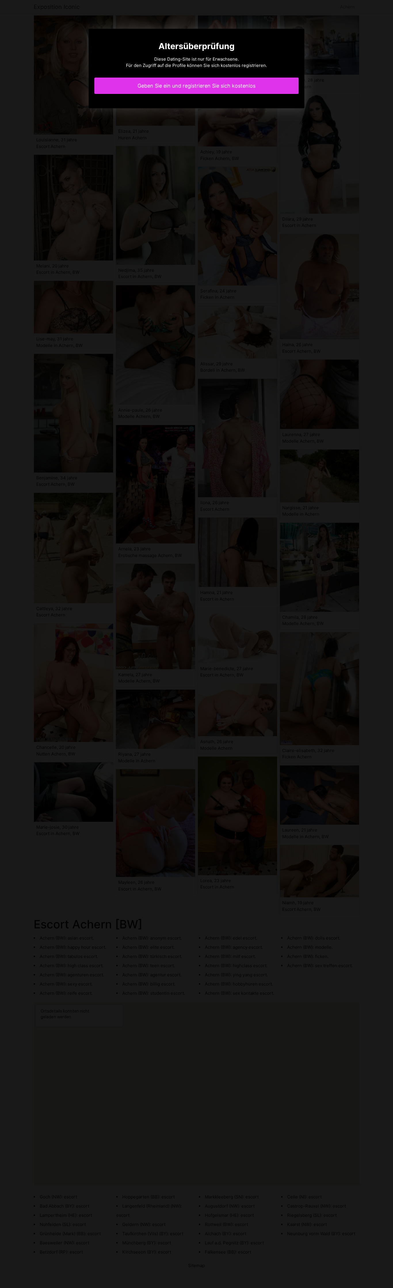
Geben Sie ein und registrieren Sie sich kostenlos (196, 86)
